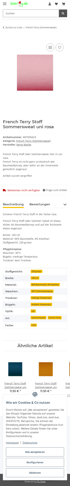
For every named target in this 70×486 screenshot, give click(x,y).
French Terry (55, 317)
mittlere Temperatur (41, 304)
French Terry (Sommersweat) (33, 141)
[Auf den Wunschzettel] (60, 47)
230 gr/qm (36, 271)
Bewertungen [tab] (39, 204)
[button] (49, 4)
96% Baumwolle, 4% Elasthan (45, 284)
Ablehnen (35, 472)
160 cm (35, 278)
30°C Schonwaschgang (42, 291)
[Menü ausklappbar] (4, 2)
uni (33, 311)
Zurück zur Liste (13, 27)
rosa (34, 325)
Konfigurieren (35, 462)
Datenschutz (30, 442)
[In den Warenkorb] (6, 39)
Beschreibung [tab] (13, 204)
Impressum (12, 442)
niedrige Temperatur (41, 298)
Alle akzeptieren (35, 451)
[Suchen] (63, 13)
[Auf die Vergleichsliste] (50, 47)
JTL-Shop (41, 481)
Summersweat (38, 317)
